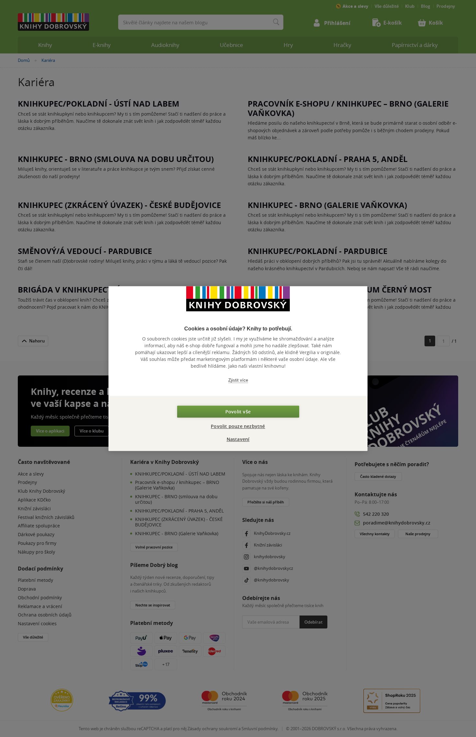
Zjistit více (238, 380)
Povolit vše (238, 412)
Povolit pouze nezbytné (238, 426)
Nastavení (238, 439)
